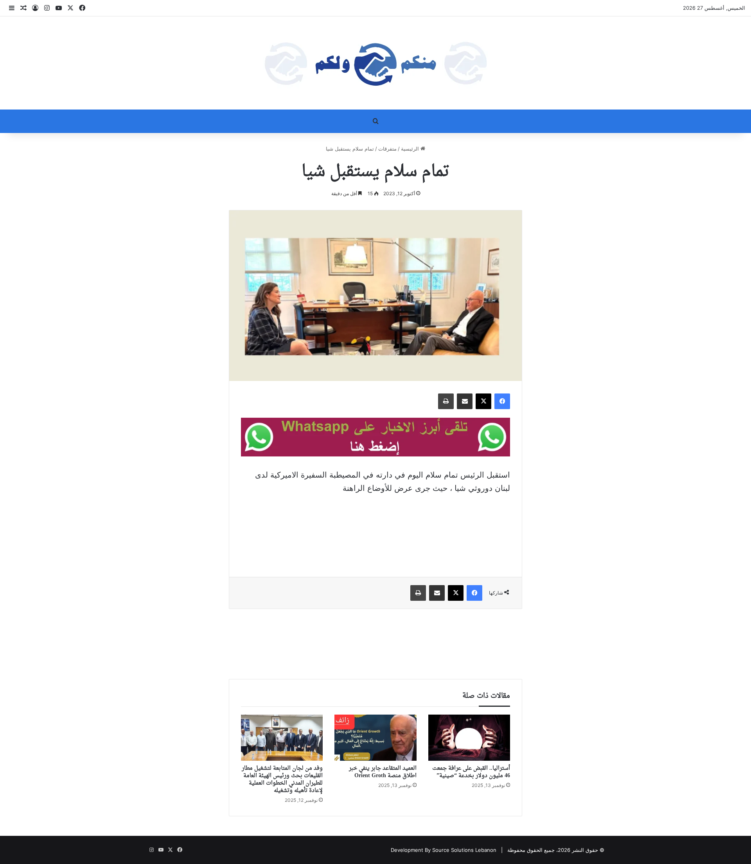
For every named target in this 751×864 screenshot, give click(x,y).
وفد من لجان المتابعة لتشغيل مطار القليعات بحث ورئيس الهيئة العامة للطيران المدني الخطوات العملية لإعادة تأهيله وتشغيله (282, 779)
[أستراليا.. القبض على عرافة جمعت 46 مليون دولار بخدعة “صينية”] (469, 738)
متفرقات (387, 148)
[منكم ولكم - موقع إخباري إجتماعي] (375, 63)
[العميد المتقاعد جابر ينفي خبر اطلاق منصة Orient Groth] (375, 738)
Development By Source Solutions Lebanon (443, 850)
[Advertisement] (375, 530)
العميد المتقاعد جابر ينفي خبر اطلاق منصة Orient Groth (383, 772)
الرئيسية (410, 148)
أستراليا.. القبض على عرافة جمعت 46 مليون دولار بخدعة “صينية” (471, 772)
